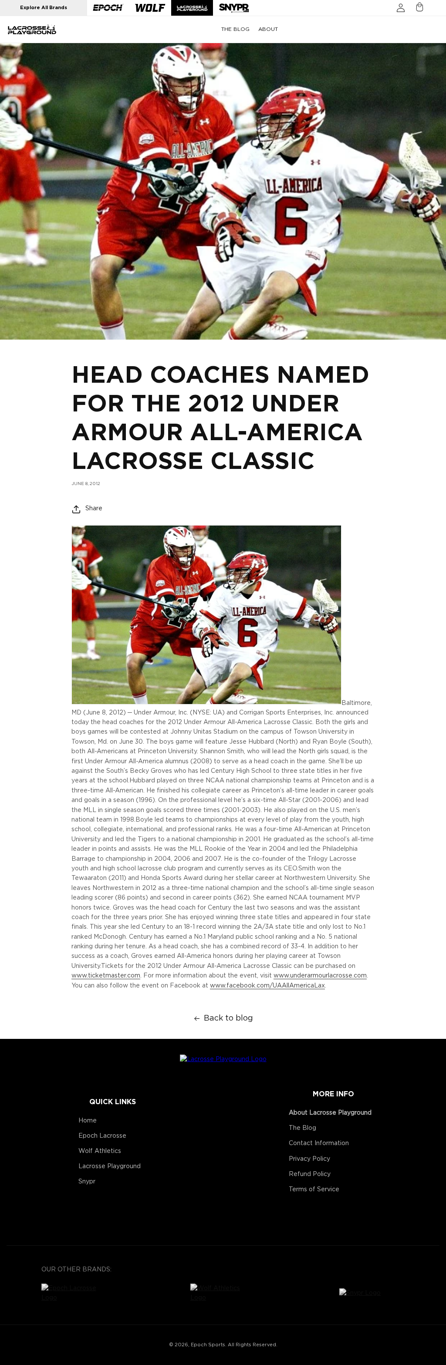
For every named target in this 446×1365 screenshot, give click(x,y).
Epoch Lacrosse (102, 1136)
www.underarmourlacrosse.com (320, 976)
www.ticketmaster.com (105, 976)
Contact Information (319, 1143)
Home (87, 1121)
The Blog (302, 1128)
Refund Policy (310, 1174)
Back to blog (228, 1018)
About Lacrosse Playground (330, 1113)
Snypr (86, 1182)
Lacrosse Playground (109, 1166)
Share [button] (93, 509)
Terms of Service (314, 1189)
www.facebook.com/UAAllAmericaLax (267, 986)
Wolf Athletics (99, 1151)
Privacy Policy (309, 1159)
